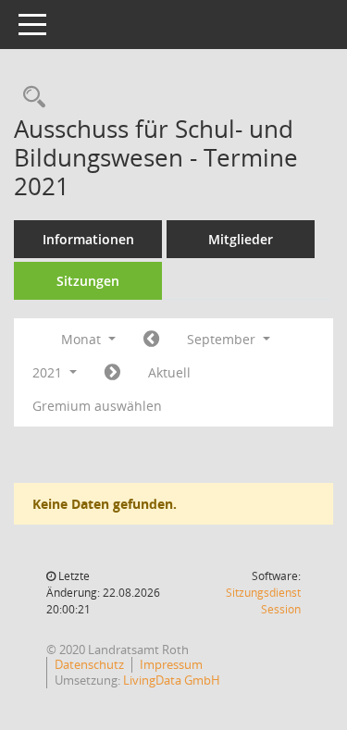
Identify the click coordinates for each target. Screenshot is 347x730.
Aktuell (169, 372)
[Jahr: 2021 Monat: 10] (112, 373)
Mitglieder (240, 239)
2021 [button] (49, 372)
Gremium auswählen (97, 405)
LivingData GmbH (171, 680)
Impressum (171, 664)
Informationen (88, 239)
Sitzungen (87, 281)
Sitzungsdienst (263, 601)
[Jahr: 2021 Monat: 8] (151, 339)
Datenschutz (89, 664)
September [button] (223, 339)
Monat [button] (83, 339)
